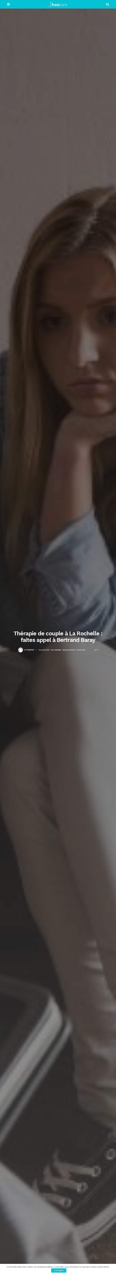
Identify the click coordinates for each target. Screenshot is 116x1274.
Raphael (30, 650)
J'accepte (59, 1270)
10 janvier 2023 (44, 650)
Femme (58, 650)
